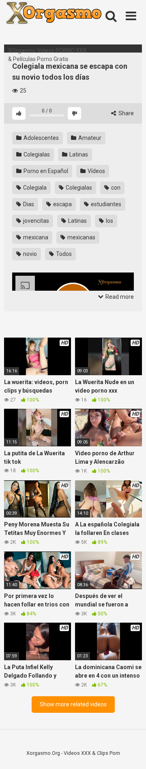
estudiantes (105, 204)
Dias (28, 204)
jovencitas (35, 221)
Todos (63, 254)
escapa (62, 204)
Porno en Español (45, 171)
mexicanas (80, 237)
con (115, 187)
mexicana (35, 237)
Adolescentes (40, 138)
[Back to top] (131, 752)
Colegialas (36, 154)
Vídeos (95, 171)
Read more (119, 297)
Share (125, 113)
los (109, 221)
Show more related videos (73, 704)
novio (29, 254)
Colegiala (34, 187)
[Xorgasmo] (65, 23)
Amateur (89, 138)
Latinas (78, 154)
